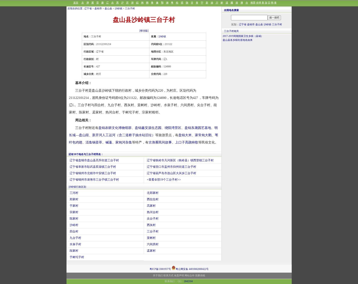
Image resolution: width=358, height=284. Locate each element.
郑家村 (74, 199)
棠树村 (151, 237)
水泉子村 (75, 244)
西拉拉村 (152, 199)
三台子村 (130, 8)
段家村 (74, 250)
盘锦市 (98, 8)
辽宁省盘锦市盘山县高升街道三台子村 (94, 160)
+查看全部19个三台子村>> (164, 179)
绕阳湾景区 (173, 128)
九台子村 (75, 237)
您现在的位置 (75, 8)
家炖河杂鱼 (123, 142)
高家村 (151, 205)
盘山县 (108, 8)
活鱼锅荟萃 (94, 142)
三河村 (74, 192)
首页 (75, 2)
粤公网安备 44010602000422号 (192, 269)
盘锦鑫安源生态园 (148, 128)
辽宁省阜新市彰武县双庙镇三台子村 (93, 166)
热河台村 (152, 212)
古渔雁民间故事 (160, 142)
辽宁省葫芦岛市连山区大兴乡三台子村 (171, 173)
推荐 (252, 2)
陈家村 (74, 218)
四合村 (74, 231)
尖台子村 (152, 218)
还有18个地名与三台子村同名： (86, 154)
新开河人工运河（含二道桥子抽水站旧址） (123, 135)
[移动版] (144, 30)
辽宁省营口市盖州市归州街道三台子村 (171, 166)
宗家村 (74, 212)
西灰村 (151, 225)
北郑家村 (152, 192)
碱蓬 (108, 142)
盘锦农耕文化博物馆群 (115, 128)
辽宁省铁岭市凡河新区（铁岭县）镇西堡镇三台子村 (180, 160)
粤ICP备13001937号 (160, 269)
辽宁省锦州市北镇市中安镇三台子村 (93, 173)
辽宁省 (88, 8)
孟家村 (151, 250)
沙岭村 (74, 225)
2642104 (188, 281)
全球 (258, 2)
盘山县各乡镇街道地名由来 (238, 40)
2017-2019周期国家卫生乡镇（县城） (243, 36)
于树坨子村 (77, 257)
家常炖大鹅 (203, 135)
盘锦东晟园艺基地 (198, 128)
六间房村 (152, 244)
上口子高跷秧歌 (186, 142)
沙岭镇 (118, 8)
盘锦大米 (185, 135)
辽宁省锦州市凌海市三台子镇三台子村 (94, 179)
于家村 (74, 205)
